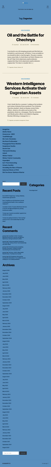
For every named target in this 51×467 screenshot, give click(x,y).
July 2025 (5, 308)
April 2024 (5, 353)
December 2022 (6, 400)
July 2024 (5, 344)
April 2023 (5, 388)
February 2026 (6, 288)
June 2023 (5, 382)
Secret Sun (6, 148)
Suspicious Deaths (8, 146)
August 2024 (5, 341)
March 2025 (5, 320)
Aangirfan (5, 129)
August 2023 (5, 376)
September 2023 (7, 373)
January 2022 (6, 432)
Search (4, 181)
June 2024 (5, 347)
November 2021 (6, 438)
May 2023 (5, 385)
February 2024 (6, 359)
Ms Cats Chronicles (9, 139)
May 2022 (5, 421)
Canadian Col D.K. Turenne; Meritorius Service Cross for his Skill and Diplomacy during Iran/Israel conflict (14, 208)
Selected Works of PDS (10, 170)
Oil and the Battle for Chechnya (25, 37)
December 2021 (6, 435)
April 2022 (5, 424)
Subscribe (23, 453)
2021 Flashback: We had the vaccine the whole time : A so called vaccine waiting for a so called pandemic (14, 258)
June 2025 (5, 311)
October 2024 (6, 335)
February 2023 (6, 394)
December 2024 (6, 329)
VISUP (4, 153)
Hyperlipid (6, 160)
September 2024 (7, 338)
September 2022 (7, 409)
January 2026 (6, 291)
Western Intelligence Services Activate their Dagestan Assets (25, 88)
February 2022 (6, 429)
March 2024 (5, 356)
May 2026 (5, 279)
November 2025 (6, 297)
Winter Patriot (7, 156)
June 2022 (5, 418)
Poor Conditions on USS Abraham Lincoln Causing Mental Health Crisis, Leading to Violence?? (13, 202)
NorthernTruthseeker (9, 141)
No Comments (35, 44)
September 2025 (7, 302)
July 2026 (5, 273)
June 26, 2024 (25, 44)
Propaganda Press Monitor (11, 144)
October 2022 (6, 406)
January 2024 (6, 362)
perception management (19, 120)
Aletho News (6, 132)
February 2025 (6, 323)
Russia (15, 67)
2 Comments (36, 97)
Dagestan (11, 67)
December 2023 (6, 364)
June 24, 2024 (25, 97)
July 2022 (5, 415)
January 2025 (6, 326)
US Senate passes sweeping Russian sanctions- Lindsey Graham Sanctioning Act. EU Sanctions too (12, 248)
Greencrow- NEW (8, 134)
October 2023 (6, 370)
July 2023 (5, 379)
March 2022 (5, 426)
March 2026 (5, 285)
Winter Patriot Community (11, 158)
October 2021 (6, 441)
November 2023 (6, 367)
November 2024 (6, 332)
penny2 (17, 44)
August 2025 (5, 305)
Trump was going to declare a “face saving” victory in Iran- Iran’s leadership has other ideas (13, 219)
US (22, 67)
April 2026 (5, 282)
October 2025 (6, 300)
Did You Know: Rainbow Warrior (13, 172)
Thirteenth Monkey (9, 151)
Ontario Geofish (7, 165)
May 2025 (5, 314)
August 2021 (5, 447)
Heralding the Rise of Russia (12, 167)
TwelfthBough (7, 136)
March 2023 (5, 391)
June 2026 (5, 276)
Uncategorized (25, 30)
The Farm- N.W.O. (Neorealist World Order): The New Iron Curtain (13, 253)
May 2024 (5, 350)
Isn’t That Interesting (9, 163)
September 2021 (6, 444)
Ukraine (19, 67)
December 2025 (6, 294)
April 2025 (5, 317)
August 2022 (5, 412)
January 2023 (6, 397)
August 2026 (5, 270)
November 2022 (6, 403)
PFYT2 (8, 463)
